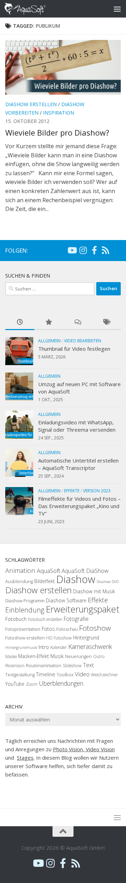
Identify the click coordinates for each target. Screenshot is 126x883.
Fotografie (76, 619)
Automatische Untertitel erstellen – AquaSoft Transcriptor (78, 464)
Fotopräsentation (22, 629)
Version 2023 (97, 491)
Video (82, 674)
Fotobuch (16, 619)
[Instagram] (83, 250)
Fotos (48, 628)
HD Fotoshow (59, 638)
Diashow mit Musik (94, 591)
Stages (25, 757)
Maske (11, 656)
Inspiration (58, 112)
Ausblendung (19, 581)
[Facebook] (94, 250)
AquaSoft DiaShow (85, 571)
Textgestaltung (20, 674)
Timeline (45, 674)
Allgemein (49, 341)
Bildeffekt (44, 581)
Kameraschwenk (90, 646)
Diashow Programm (24, 600)
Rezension (14, 666)
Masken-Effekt (33, 656)
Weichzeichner (104, 675)
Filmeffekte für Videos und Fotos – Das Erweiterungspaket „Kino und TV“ (79, 506)
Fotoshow (95, 628)
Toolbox (65, 674)
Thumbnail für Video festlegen (74, 348)
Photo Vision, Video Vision (84, 749)
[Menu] (117, 9)
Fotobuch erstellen (45, 619)
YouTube (14, 683)
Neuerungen (78, 656)
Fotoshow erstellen (25, 638)
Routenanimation (43, 665)
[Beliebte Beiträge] (48, 322)
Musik (57, 655)
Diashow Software (66, 600)
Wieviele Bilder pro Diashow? (57, 132)
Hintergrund (86, 637)
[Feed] (105, 250)
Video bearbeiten (82, 341)
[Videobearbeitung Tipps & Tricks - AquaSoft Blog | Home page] (32, 9)
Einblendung (24, 610)
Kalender (58, 647)
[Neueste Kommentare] (77, 322)
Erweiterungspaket (82, 609)
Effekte (71, 491)
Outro (99, 656)
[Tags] (106, 322)
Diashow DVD (108, 581)
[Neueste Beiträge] (19, 322)
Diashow (75, 579)
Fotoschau (67, 629)
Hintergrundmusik (21, 647)
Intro (43, 647)
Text (88, 665)
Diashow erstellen (31, 104)
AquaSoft (48, 571)
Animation (20, 570)
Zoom (31, 684)
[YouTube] (72, 250)
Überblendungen (61, 683)
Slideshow (72, 666)
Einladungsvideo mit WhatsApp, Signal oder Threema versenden (76, 426)
